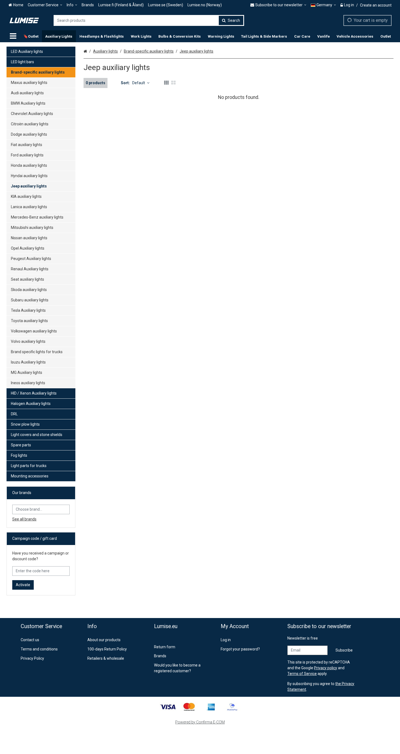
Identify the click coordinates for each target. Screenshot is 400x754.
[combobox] (149, 20)
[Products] (13, 36)
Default (138, 83)
